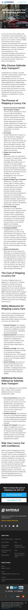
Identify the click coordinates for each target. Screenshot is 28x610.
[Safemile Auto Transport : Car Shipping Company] (9, 2)
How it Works (5, 542)
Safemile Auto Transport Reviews (20, 546)
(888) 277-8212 (5, 568)
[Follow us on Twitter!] (9, 526)
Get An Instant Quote (7, 539)
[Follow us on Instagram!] (5, 526)
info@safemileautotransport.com (10, 573)
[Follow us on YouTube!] (13, 526)
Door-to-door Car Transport (6, 551)
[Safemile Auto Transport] (14, 510)
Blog (16, 542)
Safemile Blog (13, 16)
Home (5, 16)
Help (16, 550)
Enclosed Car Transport (5, 546)
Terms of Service (5, 608)
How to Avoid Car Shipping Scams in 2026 (20, 555)
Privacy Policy (16, 606)
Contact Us (18, 539)
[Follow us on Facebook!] (2, 526)
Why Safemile (5, 555)
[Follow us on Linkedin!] (17, 526)
